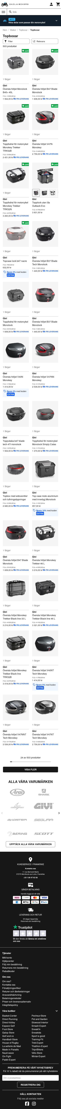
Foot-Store (7, 1029)
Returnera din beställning (30, 921)
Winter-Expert (38, 1056)
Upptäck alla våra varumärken (30, 844)
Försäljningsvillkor (11, 988)
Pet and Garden (40, 1019)
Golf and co (8, 1036)
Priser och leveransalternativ (16, 1001)
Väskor (13, 29)
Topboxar (23, 29)
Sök (15, 12)
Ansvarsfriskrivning (11, 994)
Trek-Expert (37, 1042)
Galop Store (8, 1032)
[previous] (2, 813)
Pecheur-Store (39, 1015)
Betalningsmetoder (11, 998)
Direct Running (9, 1019)
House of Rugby (10, 1042)
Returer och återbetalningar (16, 991)
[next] (59, 813)
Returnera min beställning (15, 967)
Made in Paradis (10, 1049)
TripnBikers (37, 1049)
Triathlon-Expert (40, 1046)
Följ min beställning (12, 964)
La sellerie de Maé (11, 1046)
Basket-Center (9, 1015)
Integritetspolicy (10, 1005)
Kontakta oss (30, 868)
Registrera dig (30, 1084)
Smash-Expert (39, 1025)
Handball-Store (10, 1039)
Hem (5, 29)
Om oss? (6, 981)
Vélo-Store (37, 1052)
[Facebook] (27, 1104)
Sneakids (36, 1032)
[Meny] (3, 12)
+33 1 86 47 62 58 (31, 877)
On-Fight (6, 1056)
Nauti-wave (8, 1052)
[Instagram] (34, 1104)
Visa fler (31, 769)
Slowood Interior (40, 1022)
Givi (5, 85)
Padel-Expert (8, 1059)
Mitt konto (7, 957)
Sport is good (38, 1036)
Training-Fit (37, 1039)
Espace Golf (8, 1025)
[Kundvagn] (58, 4)
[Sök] (10, 12)
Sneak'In (36, 1029)
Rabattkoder (8, 971)
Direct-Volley (8, 1022)
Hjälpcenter (8, 961)
